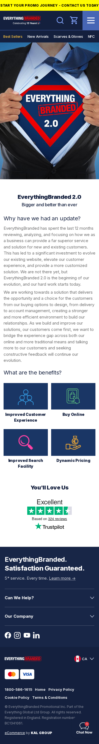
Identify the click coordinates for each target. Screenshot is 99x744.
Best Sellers (13, 36)
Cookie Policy (17, 697)
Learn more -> (62, 578)
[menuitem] (13, 36)
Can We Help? (19, 597)
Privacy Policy (61, 689)
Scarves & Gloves (68, 36)
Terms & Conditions (49, 697)
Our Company (19, 616)
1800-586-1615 (18, 689)
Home (40, 689)
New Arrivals (38, 36)
